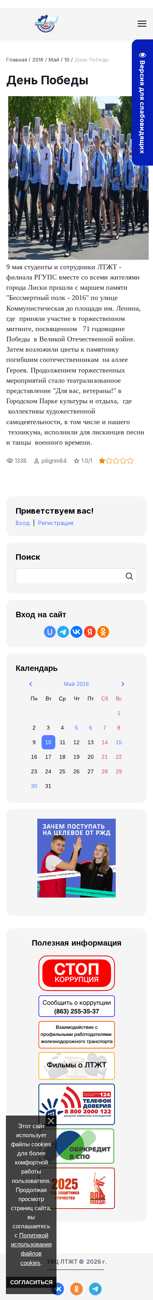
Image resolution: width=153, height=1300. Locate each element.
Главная (16, 59)
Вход (23, 523)
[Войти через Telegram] (63, 632)
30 (34, 786)
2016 (38, 59)
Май (54, 59)
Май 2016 (76, 684)
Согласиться (31, 1282)
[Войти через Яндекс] (90, 632)
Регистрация (55, 523)
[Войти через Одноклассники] (103, 632)
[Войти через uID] (50, 632)
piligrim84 (54, 460)
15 (119, 742)
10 (66, 59)
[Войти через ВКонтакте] (76, 632)
